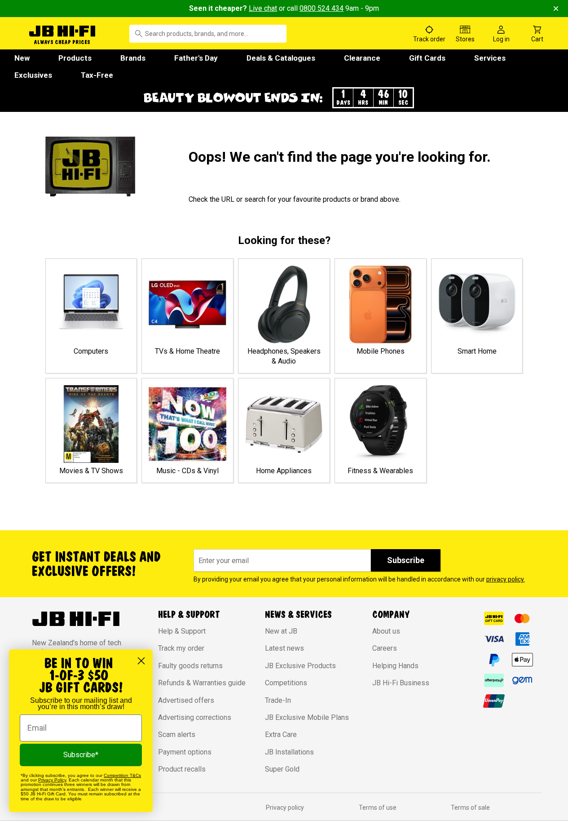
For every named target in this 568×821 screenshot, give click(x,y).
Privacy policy (285, 807)
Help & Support (182, 631)
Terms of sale (470, 807)
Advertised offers (186, 700)
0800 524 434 (321, 8)
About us (386, 631)
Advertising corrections (194, 717)
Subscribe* (80, 754)
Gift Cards (427, 57)
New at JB (281, 631)
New (22, 57)
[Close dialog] (141, 661)
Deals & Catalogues (281, 57)
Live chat (263, 8)
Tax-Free (97, 75)
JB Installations (289, 752)
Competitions (286, 683)
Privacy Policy (52, 779)
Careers (384, 648)
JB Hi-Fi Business (400, 683)
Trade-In (278, 700)
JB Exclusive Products (300, 665)
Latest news (284, 648)
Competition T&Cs (122, 775)
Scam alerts (176, 734)
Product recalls (182, 769)
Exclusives (33, 75)
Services (490, 57)
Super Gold (282, 769)
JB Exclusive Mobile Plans (307, 717)
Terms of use (377, 807)
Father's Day (196, 57)
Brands (132, 57)
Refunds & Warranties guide (202, 683)
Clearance (362, 57)
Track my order (181, 648)
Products (75, 57)
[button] (284, 98)
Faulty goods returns (190, 665)
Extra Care (281, 734)
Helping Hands (395, 665)
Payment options (184, 752)
